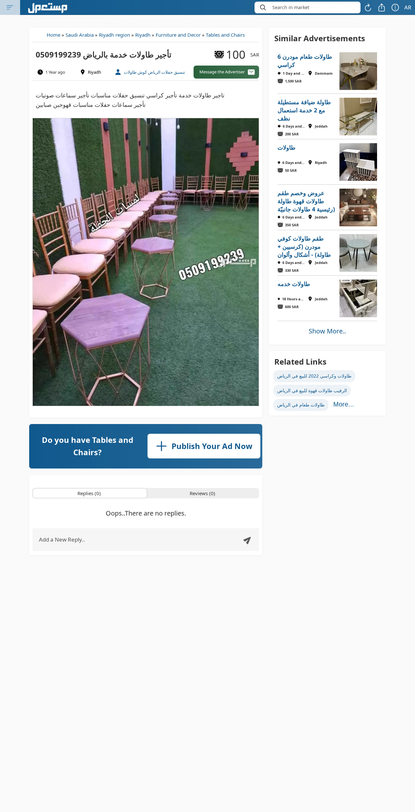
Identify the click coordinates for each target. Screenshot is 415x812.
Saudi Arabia (79, 34)
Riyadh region (114, 34)
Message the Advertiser (222, 72)
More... (343, 404)
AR (407, 7)
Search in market (290, 7)
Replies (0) (89, 493)
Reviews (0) (202, 493)
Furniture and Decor (178, 34)
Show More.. (327, 331)
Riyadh (142, 34)
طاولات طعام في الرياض (301, 405)
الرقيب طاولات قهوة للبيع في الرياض (312, 390)
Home (53, 34)
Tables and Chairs (225, 34)
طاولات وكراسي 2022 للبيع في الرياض (314, 376)
